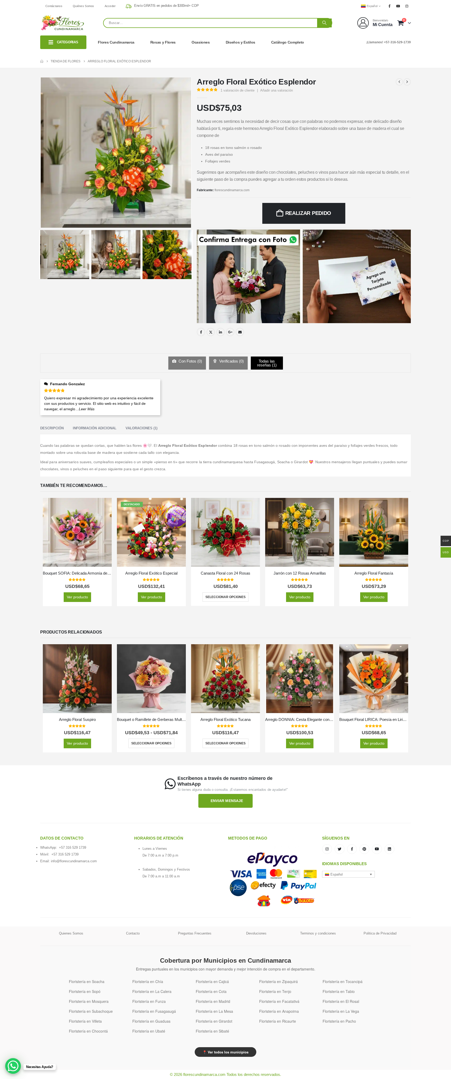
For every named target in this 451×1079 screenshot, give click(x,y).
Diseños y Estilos (240, 42)
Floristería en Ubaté (148, 1031)
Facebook (201, 332)
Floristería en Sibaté (212, 1031)
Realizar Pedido (308, 213)
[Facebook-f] (352, 849)
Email (240, 332)
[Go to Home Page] (41, 61)
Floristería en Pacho (339, 1021)
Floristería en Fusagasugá (154, 1011)
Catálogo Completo (287, 42)
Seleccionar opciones (225, 597)
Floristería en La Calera (151, 991)
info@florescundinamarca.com (74, 861)
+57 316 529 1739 (72, 847)
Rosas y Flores (163, 42)
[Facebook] (389, 6)
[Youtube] (398, 6)
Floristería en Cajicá (212, 981)
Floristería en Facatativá (279, 1001)
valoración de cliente (237, 90)
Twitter (210, 332)
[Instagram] (407, 6)
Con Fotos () (189, 361)
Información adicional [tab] (94, 428)
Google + (230, 332)
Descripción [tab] (52, 428)
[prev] (399, 82)
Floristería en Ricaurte (277, 1021)
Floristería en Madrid (213, 1001)
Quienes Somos (71, 933)
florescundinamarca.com (232, 190)
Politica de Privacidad (380, 933)
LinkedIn (220, 332)
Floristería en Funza (149, 1001)
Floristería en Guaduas (151, 1021)
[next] (407, 82)
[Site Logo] (62, 22)
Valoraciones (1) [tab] (141, 428)
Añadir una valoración (276, 90)
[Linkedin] (389, 849)
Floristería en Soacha (86, 981)
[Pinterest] (364, 849)
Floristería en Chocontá (88, 1031)
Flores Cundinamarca (116, 42)
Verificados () (231, 361)
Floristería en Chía (147, 981)
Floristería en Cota (211, 991)
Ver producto (77, 597)
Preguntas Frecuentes (194, 933)
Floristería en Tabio (339, 991)
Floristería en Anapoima (279, 1011)
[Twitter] (340, 849)
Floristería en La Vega (341, 1011)
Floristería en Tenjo (275, 991)
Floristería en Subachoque (91, 1011)
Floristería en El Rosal (341, 1001)
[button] (348, 874)
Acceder (110, 6)
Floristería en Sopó (84, 991)
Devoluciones (256, 933)
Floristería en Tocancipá (343, 981)
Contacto (133, 933)
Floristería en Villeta (85, 1021)
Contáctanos (53, 6)
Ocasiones (201, 42)
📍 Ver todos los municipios (225, 1052)
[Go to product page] (77, 532)
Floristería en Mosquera (89, 1001)
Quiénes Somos (83, 6)
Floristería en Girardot (214, 1021)
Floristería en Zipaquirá (278, 981)
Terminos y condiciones (318, 933)
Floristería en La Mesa (214, 1011)
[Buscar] (324, 23)
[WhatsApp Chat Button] (13, 1066)
